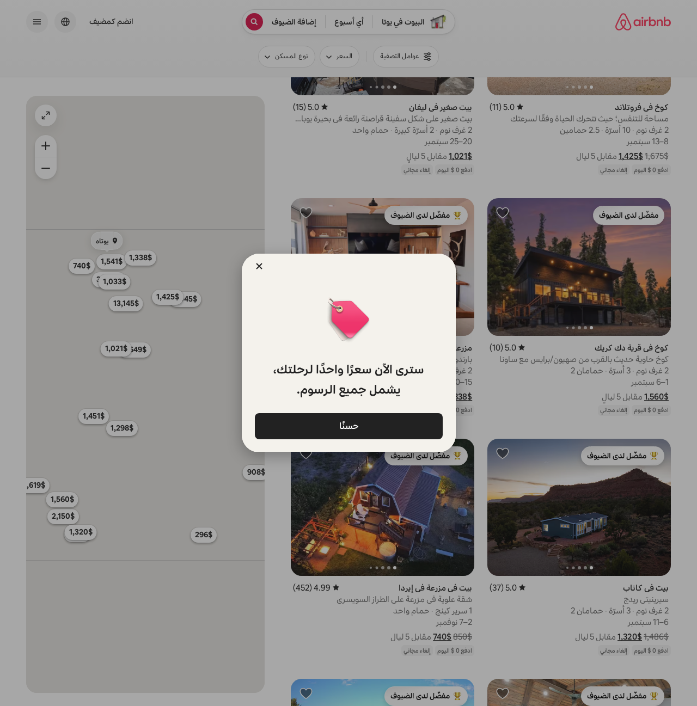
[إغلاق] (259, 266)
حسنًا (348, 425)
